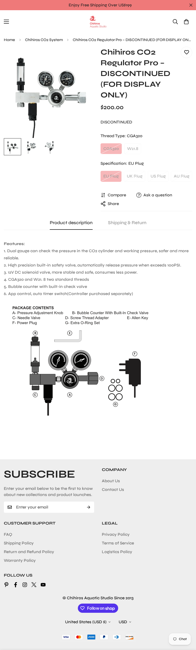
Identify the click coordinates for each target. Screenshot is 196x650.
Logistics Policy (117, 551)
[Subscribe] (88, 507)
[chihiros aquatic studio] (98, 21)
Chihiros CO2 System (44, 39)
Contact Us (113, 489)
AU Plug (181, 176)
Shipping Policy (19, 543)
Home (9, 39)
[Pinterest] (6, 584)
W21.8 (132, 148)
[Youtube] (43, 584)
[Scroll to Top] (186, 622)
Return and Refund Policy (29, 551)
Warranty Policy (20, 560)
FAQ (8, 534)
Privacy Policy (116, 534)
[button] (186, 22)
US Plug (158, 176)
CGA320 (111, 148)
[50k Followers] (24, 584)
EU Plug (111, 176)
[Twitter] (33, 584)
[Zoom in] (84, 57)
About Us (111, 480)
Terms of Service (118, 543)
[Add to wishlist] (186, 52)
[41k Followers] (15, 584)
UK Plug (134, 176)
